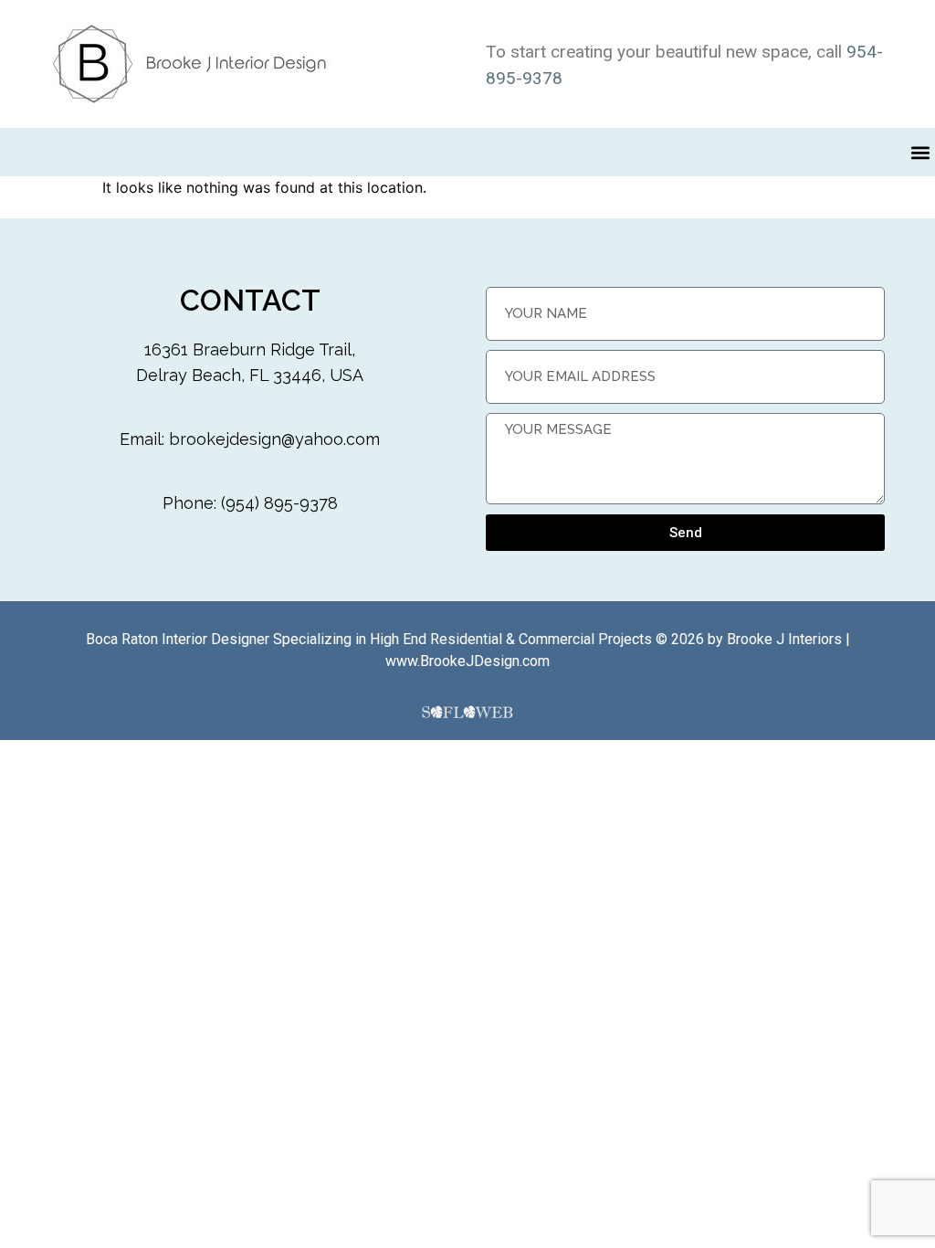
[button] (920, 152)
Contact (250, 300)
